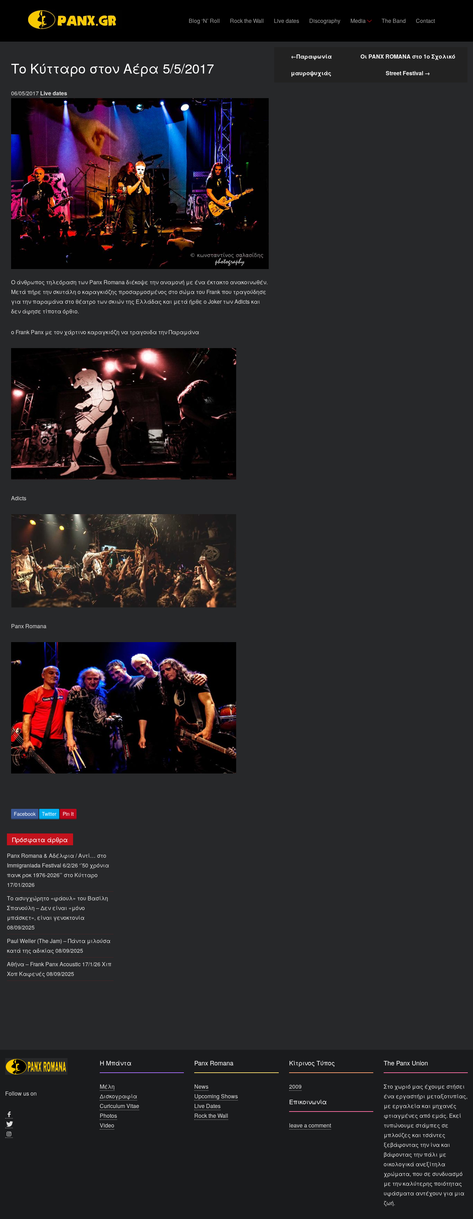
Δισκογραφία (118, 1096)
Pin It (68, 813)
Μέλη (107, 1086)
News (201, 1086)
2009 (295, 1086)
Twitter (49, 813)
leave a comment (310, 1125)
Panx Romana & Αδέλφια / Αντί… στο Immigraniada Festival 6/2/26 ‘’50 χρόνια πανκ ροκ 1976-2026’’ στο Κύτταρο (58, 865)
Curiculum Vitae (119, 1106)
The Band (394, 21)
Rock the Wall (247, 21)
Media (358, 21)
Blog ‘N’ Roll (204, 21)
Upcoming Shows (216, 1096)
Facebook (25, 813)
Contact (425, 21)
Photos (108, 1115)
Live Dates (207, 1106)
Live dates (286, 21)
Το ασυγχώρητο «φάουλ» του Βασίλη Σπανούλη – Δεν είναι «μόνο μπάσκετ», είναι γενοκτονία (57, 908)
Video (107, 1125)
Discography (324, 21)
